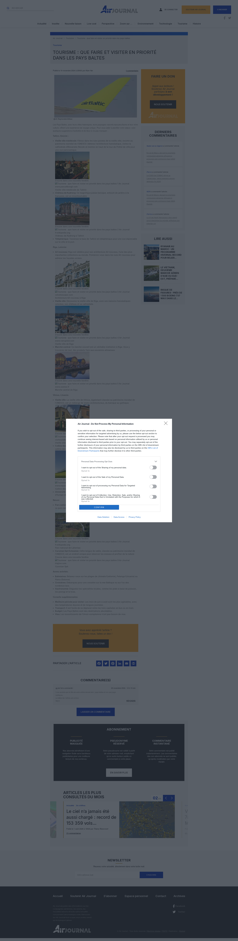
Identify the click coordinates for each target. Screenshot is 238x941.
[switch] (153, 467)
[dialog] (119, 470)
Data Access (119, 517)
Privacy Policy (135, 517)
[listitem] (119, 461)
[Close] (166, 424)
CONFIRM (99, 507)
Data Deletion (103, 517)
